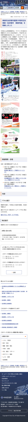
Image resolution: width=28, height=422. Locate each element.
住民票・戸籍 (19, 7)
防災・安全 (6, 343)
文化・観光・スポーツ (8, 351)
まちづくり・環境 (7, 354)
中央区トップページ (5, 11)
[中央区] (4, 2)
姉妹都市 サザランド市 (8, 296)
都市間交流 (22, 11)
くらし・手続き (7, 340)
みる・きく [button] (21, 3)
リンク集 (4, 390)
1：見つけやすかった (9, 264)
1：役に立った (7, 256)
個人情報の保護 (6, 385)
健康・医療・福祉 (7, 345)
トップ (5, 7)
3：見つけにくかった (9, 266)
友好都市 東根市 (6, 300)
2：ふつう (16, 256)
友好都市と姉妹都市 (7, 303)
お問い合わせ (5, 387)
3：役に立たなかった (9, 258)
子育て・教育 (6, 348)
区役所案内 (5, 378)
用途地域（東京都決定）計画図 (9, 327)
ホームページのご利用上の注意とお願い (12, 374)
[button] (22, 7)
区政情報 (12, 11)
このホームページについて (9, 376)
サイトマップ (5, 381)
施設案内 (11, 7)
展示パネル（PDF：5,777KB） (10, 214)
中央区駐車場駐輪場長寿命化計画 (10, 323)
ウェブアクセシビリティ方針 (9, 383)
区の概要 (17, 11)
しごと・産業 (6, 357)
